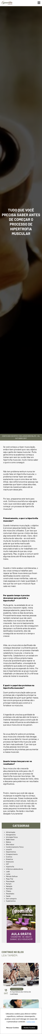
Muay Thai (9, 879)
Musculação (10, 881)
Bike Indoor (10, 844)
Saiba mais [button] (30, 1022)
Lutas (8, 874)
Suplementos (11, 901)
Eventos (9, 857)
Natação (9, 886)
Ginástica (9, 859)
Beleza (8, 842)
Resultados (10, 894)
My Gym (8, 884)
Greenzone (10, 862)
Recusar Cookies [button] (12, 1028)
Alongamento (11, 835)
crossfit (9, 849)
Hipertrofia (10, 866)
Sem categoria (11, 898)
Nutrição (9, 889)
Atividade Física (12, 837)
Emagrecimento (12, 854)
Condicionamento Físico (15, 847)
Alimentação (10, 832)
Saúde (8, 896)
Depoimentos (11, 852)
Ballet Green (10, 839)
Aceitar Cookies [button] (29, 1028)
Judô (8, 871)
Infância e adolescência (14, 869)
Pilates (8, 891)
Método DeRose (12, 876)
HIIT (7, 864)
